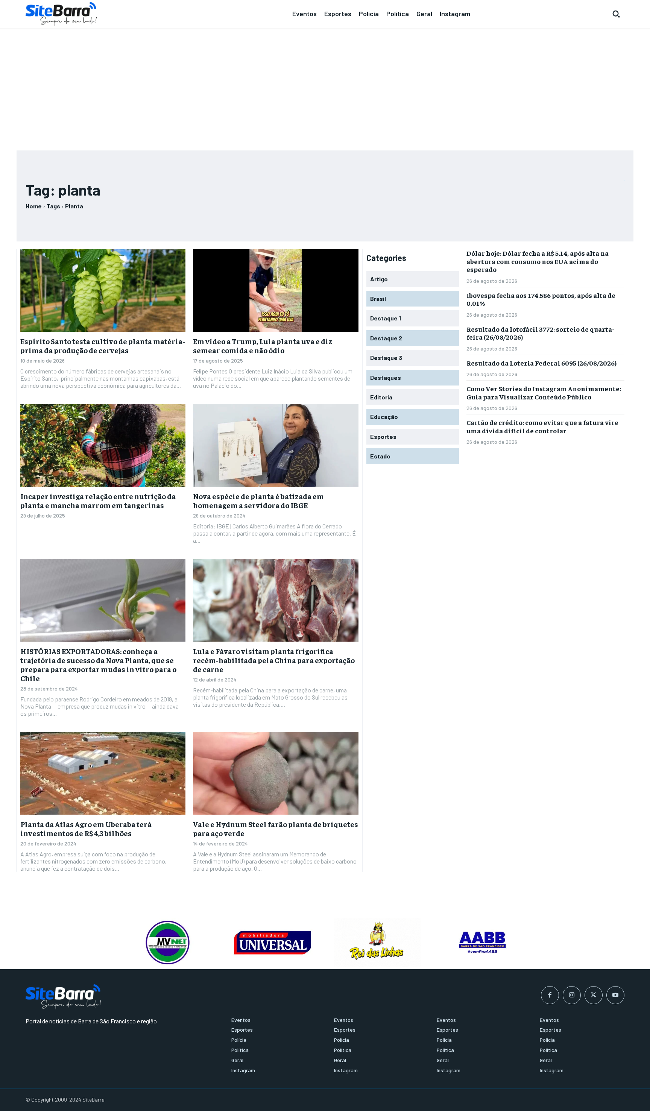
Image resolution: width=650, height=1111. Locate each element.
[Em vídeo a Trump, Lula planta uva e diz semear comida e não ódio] (275, 290)
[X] (594, 995)
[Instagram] (572, 995)
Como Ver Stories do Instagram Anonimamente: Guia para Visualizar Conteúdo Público (543, 392)
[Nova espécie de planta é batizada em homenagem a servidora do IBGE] (275, 445)
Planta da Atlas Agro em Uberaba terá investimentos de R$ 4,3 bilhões (86, 828)
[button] (616, 14)
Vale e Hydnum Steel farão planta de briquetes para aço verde (275, 828)
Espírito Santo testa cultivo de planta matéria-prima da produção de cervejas (102, 345)
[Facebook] (550, 995)
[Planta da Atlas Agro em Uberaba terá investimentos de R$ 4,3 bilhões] (102, 773)
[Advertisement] (325, 86)
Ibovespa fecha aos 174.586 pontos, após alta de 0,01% (540, 299)
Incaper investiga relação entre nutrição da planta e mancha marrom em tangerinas (98, 500)
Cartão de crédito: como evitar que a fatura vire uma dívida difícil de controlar (542, 426)
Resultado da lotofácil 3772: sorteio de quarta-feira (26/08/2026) (540, 333)
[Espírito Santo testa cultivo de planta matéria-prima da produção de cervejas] (102, 290)
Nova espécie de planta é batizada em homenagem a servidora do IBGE (258, 500)
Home (34, 205)
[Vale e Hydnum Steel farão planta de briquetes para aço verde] (275, 773)
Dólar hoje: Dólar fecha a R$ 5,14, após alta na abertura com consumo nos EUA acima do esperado (537, 261)
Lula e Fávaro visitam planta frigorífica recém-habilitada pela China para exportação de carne (274, 660)
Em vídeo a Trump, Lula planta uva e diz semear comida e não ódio (262, 345)
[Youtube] (615, 995)
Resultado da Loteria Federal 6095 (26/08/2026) (541, 362)
